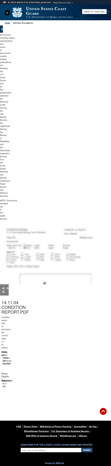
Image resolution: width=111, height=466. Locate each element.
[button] (63, 2)
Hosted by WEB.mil (54, 463)
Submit (87, 450)
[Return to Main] (103, 413)
